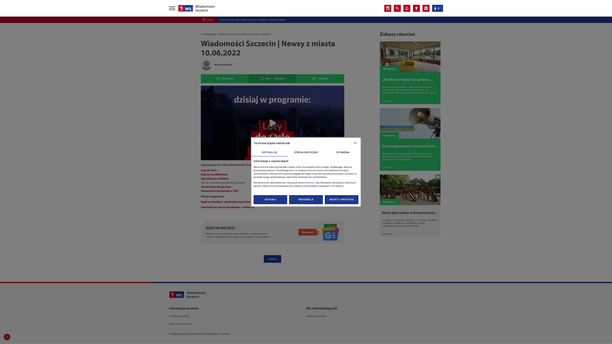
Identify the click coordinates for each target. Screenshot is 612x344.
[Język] (426, 8)
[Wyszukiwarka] (397, 8)
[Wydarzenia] (387, 8)
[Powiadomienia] (406, 8)
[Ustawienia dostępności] (416, 8)
